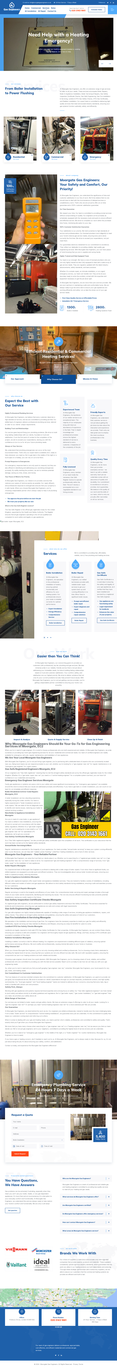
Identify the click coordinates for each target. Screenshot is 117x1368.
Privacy (75, 1364)
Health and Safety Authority (34, 512)
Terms (81, 1364)
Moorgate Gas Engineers (48, 1364)
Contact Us (52, 11)
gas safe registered (14, 881)
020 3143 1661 (78, 10)
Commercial (36, 8)
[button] (44, 637)
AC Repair (42, 11)
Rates (53, 8)
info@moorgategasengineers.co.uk (40, 2)
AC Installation (30, 11)
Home (27, 8)
